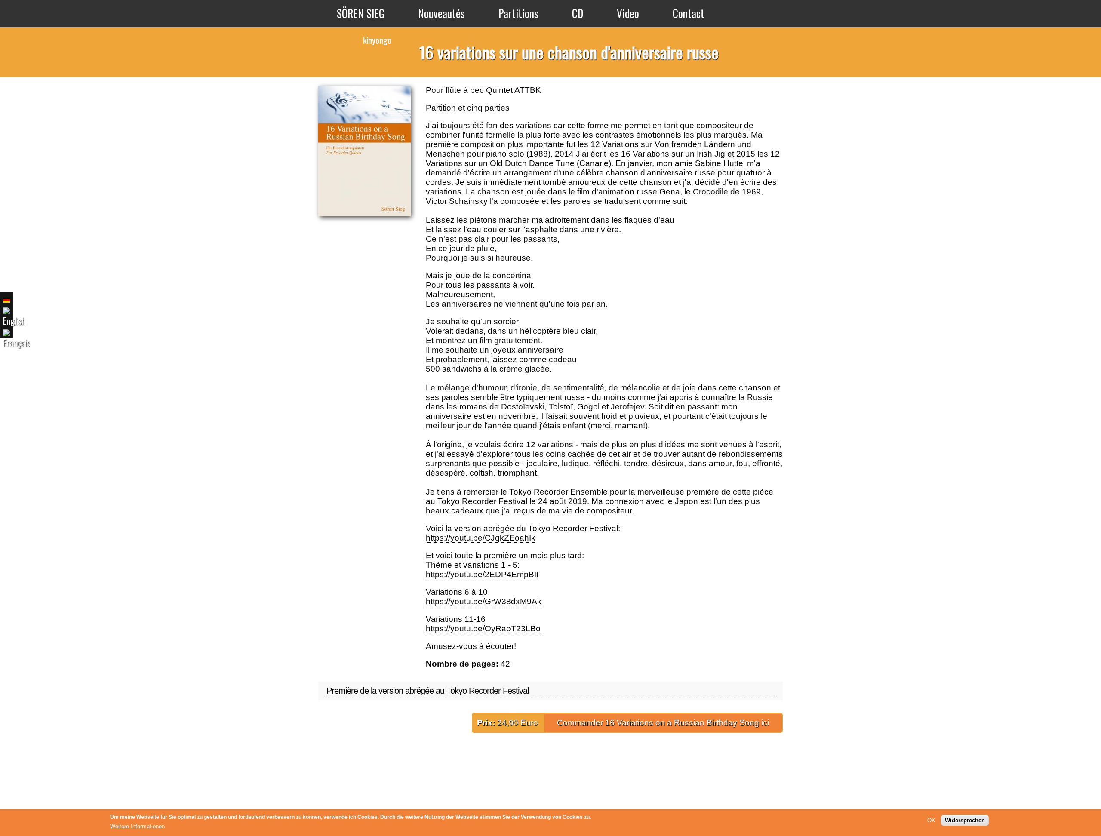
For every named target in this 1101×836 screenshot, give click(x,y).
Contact (688, 13)
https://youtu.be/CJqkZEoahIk (480, 537)
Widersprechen (965, 820)
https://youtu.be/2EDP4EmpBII (482, 574)
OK (931, 820)
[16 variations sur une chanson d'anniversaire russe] (16, 340)
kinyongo (377, 40)
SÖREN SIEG (360, 13)
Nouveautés (441, 13)
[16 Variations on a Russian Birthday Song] (14, 318)
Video (628, 13)
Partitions (518, 13)
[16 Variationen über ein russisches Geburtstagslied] (6, 299)
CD (577, 13)
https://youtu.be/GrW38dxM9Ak (483, 601)
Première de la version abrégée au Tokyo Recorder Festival (427, 690)
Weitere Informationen (137, 826)
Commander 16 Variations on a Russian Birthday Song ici (663, 722)
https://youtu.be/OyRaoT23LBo (483, 628)
